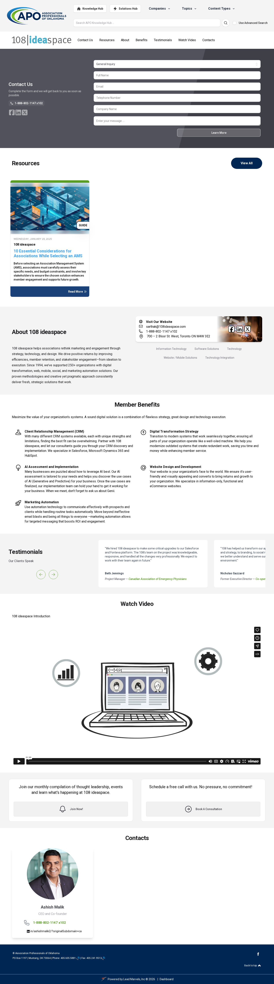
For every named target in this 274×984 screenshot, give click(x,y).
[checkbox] (234, 23)
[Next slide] (53, 574)
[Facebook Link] (12, 112)
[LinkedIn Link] (18, 112)
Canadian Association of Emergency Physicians (158, 579)
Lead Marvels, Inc (134, 979)
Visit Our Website (159, 322)
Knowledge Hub (92, 8)
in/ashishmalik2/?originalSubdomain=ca (56, 931)
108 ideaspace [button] (25, 244)
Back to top (250, 965)
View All (247, 163)
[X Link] (24, 112)
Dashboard (167, 979)
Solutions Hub (128, 8)
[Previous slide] (41, 574)
